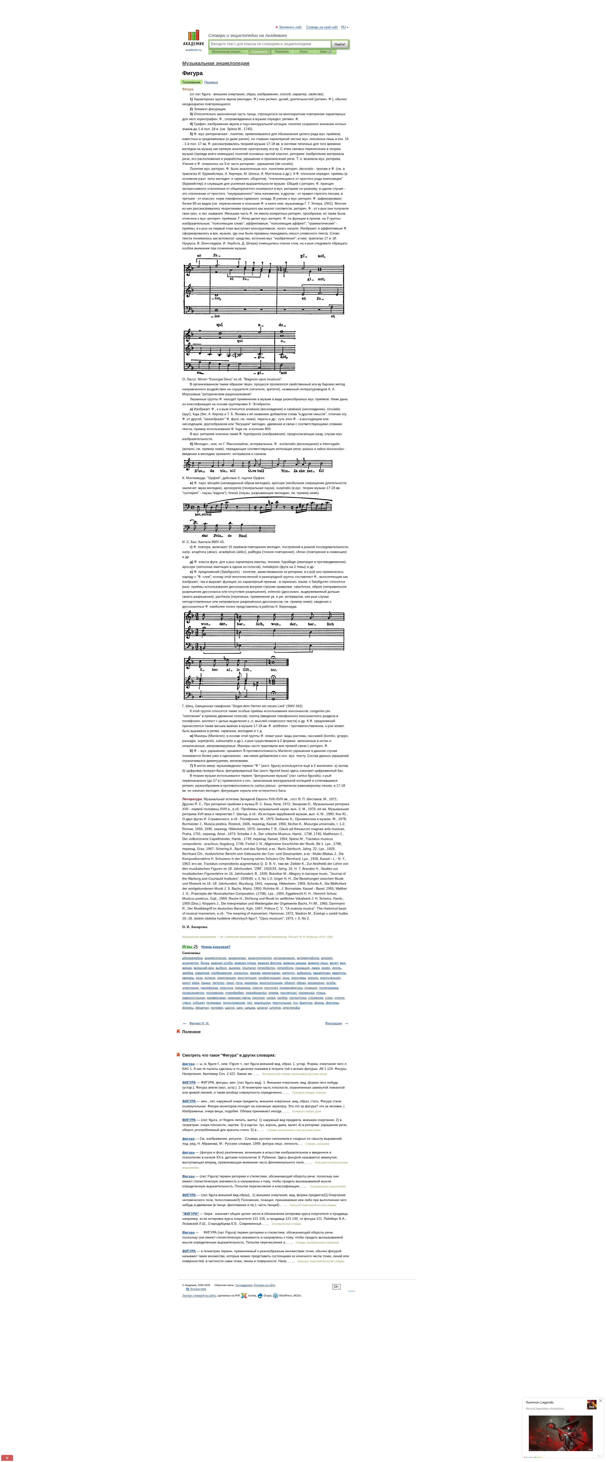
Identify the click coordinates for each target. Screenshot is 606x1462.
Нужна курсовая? (216, 947)
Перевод (211, 82)
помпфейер (234, 993)
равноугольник (193, 998)
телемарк (213, 1003)
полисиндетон (193, 993)
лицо (230, 983)
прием (273, 993)
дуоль (336, 968)
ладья (205, 983)
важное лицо (318, 963)
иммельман (271, 973)
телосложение (234, 1003)
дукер (325, 968)
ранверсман (216, 998)
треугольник (281, 1003)
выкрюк (234, 968)
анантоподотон (260, 958)
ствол (186, 1003)
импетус (288, 973)
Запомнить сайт (291, 27)
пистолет (271, 988)
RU (343, 27)
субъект (198, 1003)
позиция (310, 988)
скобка (282, 998)
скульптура (297, 998)
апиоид (326, 958)
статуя (339, 998)
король (313, 978)
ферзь (319, 1003)
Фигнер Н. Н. (199, 1023)
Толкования (259, 51)
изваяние (202, 973)
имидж (255, 973)
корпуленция (330, 978)
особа (330, 983)
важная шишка (294, 963)
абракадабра (192, 958)
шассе (230, 1007)
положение (214, 993)
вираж (187, 968)
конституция (247, 978)
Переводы (282, 51)
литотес (218, 983)
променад (306, 993)
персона (226, 988)
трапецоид (262, 1003)
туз (295, 1003)
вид (342, 963)
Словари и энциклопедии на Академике (247, 35)
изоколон (241, 973)
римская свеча (239, 998)
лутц (239, 983)
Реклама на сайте (264, 1285)
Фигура (188, 1176)
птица (320, 993)
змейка (187, 973)
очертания (190, 988)
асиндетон (190, 963)
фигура (188, 1064)
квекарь (188, 978)
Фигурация (333, 1023)
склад (271, 998)
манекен (251, 983)
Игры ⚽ (326, 51)
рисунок (258, 998)
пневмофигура (291, 988)
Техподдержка (243, 1285)
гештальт (248, 968)
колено (210, 978)
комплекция (226, 978)
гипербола (285, 968)
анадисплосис (216, 958)
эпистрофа (291, 1007)
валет (334, 963)
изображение (221, 973)
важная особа (222, 963)
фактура (305, 1003)
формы (188, 1007)
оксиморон (315, 983)
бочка (205, 963)
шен (239, 1007)
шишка (250, 1007)
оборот (289, 983)
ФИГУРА (189, 1082)
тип (249, 1003)
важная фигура (269, 963)
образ (301, 983)
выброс (221, 968)
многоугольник (271, 983)
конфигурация (269, 978)
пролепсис (288, 993)
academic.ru (193, 50)
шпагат (262, 1007)
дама (316, 968)
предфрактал (256, 993)
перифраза (209, 988)
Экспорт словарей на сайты (199, 1295)
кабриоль (304, 973)
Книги (304, 51)
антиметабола (308, 958)
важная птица (245, 963)
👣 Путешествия (196, 1288)
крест (186, 983)
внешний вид (204, 968)
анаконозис (237, 958)
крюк (195, 983)
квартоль (339, 973)
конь (286, 978)
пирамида (242, 988)
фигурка (332, 1003)
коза (199, 978)
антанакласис (284, 958)
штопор (275, 1007)
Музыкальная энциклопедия (228, 51)
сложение (315, 998)
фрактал (202, 1007)
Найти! (340, 44)
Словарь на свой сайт (322, 27)
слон (329, 998)
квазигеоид (321, 973)
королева (298, 978)
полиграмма (328, 988)
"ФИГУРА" (190, 1213)
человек (217, 1007)
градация (302, 968)
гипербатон (266, 968)
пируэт (257, 988)
